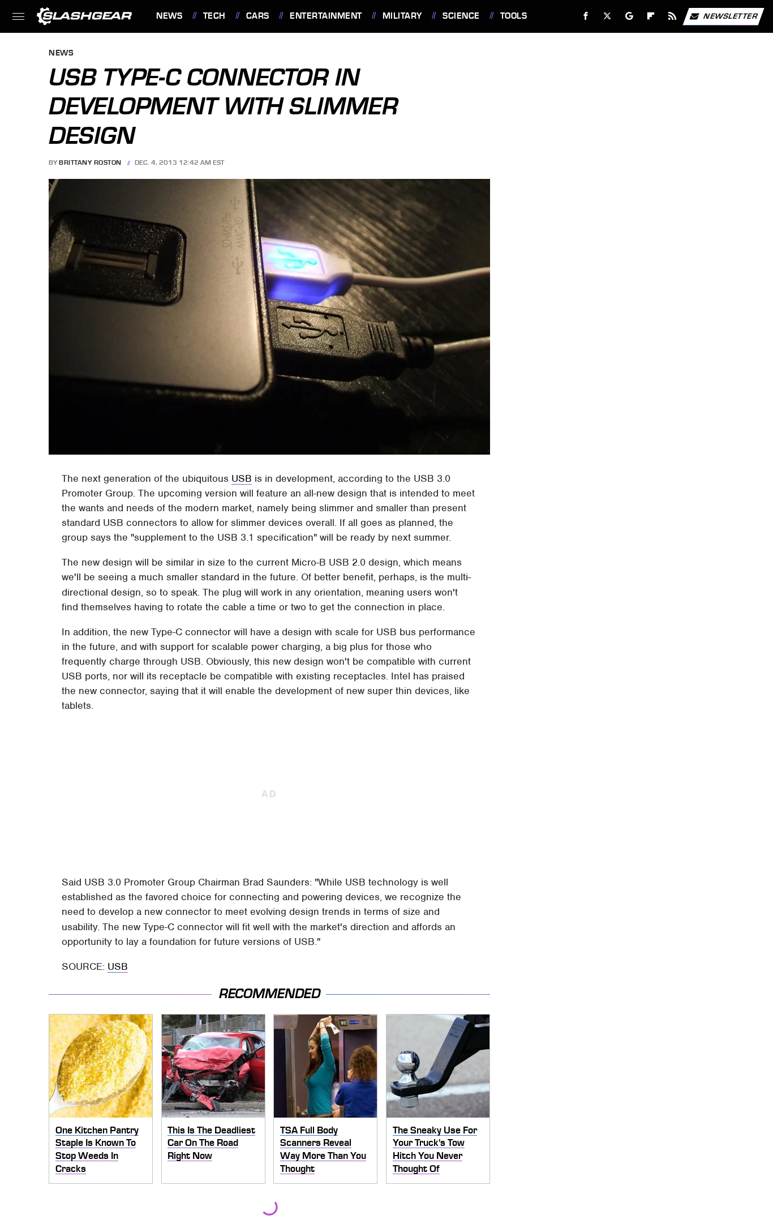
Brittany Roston (90, 162)
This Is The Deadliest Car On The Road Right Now (211, 1142)
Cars (257, 16)
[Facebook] (586, 16)
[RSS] (672, 16)
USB (241, 478)
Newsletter (730, 15)
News (169, 16)
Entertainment (326, 16)
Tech (214, 16)
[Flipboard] (651, 16)
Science (461, 16)
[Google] (629, 16)
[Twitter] (607, 16)
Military (402, 16)
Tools (513, 16)
